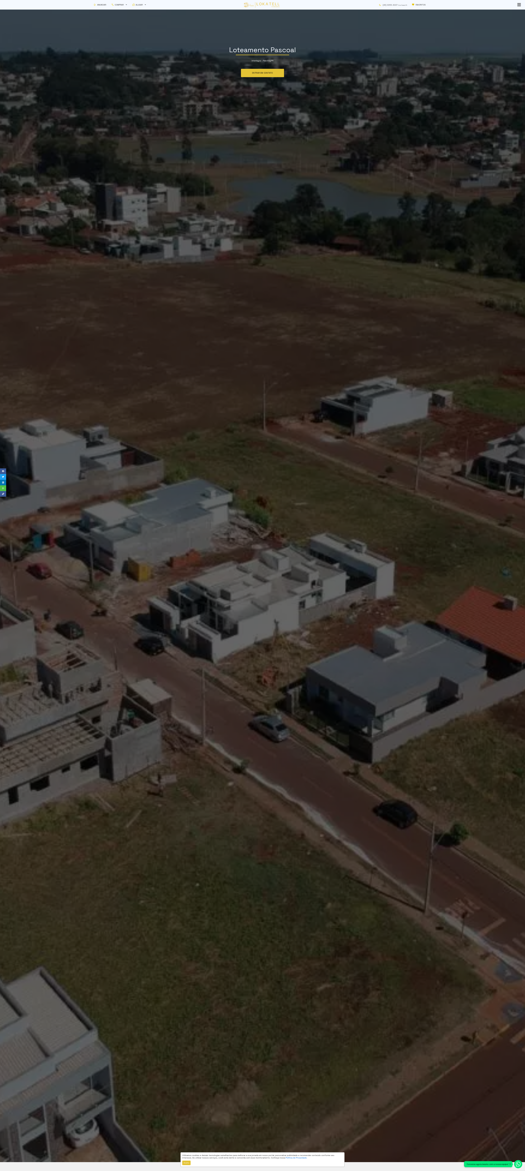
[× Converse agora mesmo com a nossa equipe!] (518, 1164)
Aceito (186, 1163)
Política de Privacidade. (296, 1158)
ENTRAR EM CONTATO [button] (262, 73)
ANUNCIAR (101, 5)
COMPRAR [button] (119, 5)
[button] (394, 5)
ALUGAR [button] (139, 5)
